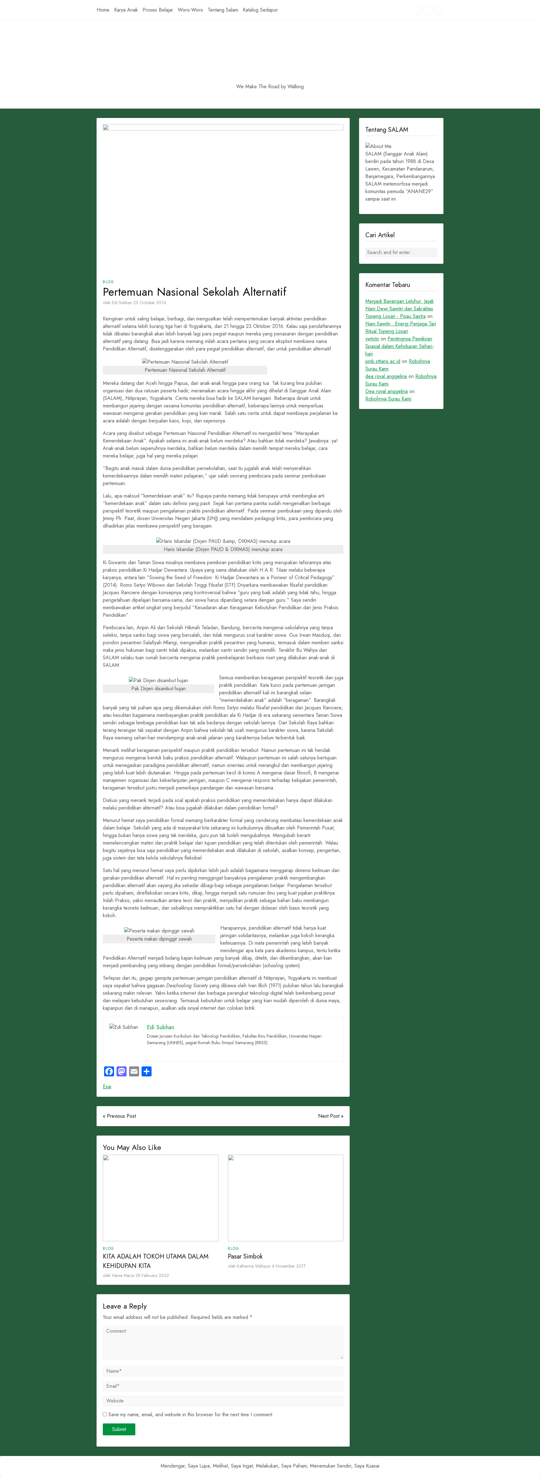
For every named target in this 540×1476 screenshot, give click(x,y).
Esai (107, 1086)
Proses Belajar (157, 9)
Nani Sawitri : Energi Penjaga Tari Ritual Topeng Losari (400, 327)
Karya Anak (126, 9)
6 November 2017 (289, 1266)
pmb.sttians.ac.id (382, 361)
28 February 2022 (152, 1275)
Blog (108, 282)
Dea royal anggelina (386, 391)
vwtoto (372, 338)
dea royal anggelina (386, 376)
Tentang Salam (223, 9)
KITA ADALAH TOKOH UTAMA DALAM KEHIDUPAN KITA (155, 1261)
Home (103, 9)
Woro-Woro (190, 9)
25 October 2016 (149, 302)
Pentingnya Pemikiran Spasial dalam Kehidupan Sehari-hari (399, 346)
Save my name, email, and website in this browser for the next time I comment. (191, 1414)
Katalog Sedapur (260, 9)
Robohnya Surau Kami (388, 398)
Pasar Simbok (245, 1256)
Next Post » (330, 1116)
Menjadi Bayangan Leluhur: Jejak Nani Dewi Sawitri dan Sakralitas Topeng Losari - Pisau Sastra (399, 309)
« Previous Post (119, 1116)
